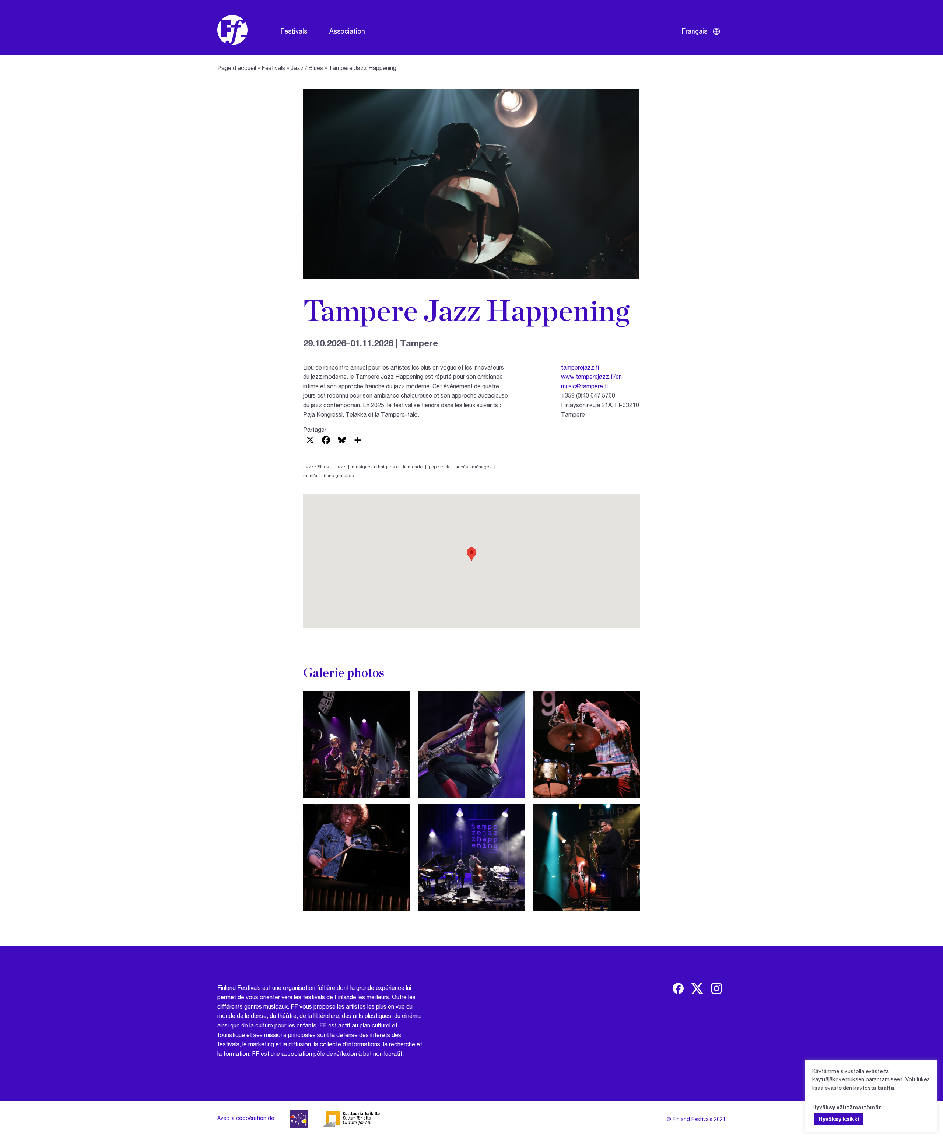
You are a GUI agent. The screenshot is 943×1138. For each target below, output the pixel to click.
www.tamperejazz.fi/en (591, 376)
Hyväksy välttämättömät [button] (846, 1107)
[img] (678, 988)
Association (347, 31)
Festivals (294, 31)
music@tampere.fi (584, 385)
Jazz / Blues (307, 67)
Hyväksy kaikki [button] (838, 1119)
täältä (885, 1087)
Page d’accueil (236, 67)
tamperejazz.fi (580, 367)
